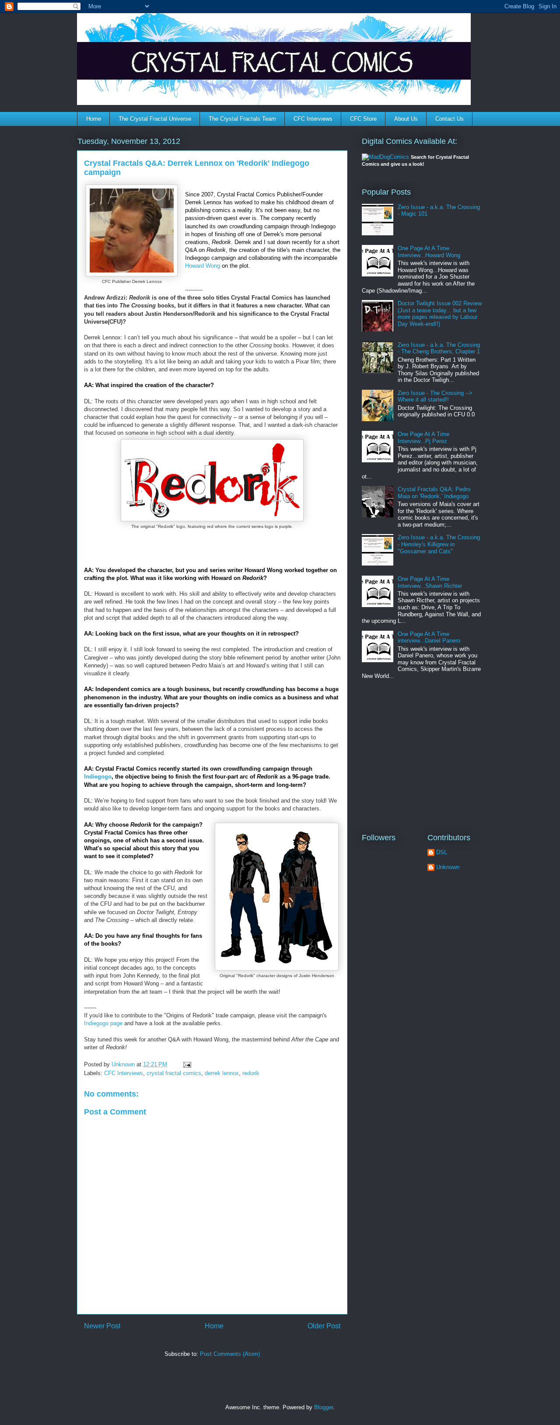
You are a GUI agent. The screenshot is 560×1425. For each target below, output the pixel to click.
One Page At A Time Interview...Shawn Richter (430, 582)
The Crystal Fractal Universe (155, 118)
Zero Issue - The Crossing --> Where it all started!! (435, 396)
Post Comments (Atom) (230, 1354)
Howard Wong (202, 265)
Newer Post (102, 1326)
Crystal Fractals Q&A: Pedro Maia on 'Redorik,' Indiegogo (434, 492)
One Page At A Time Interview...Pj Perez (423, 437)
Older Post (324, 1326)
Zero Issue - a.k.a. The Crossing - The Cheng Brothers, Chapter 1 (439, 348)
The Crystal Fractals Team (242, 118)
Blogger (323, 1407)
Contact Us (449, 118)
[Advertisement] (416, 756)
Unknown (447, 867)
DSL (441, 852)
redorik (250, 1073)
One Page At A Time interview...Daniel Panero (429, 637)
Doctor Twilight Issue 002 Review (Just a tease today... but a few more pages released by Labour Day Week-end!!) (440, 313)
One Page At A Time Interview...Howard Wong (429, 251)
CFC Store (363, 118)
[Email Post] (186, 1064)
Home (93, 118)
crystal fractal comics (174, 1073)
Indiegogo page (103, 1023)
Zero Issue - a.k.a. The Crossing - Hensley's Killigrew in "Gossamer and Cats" (439, 544)
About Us (406, 118)
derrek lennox (222, 1073)
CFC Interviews (313, 118)
